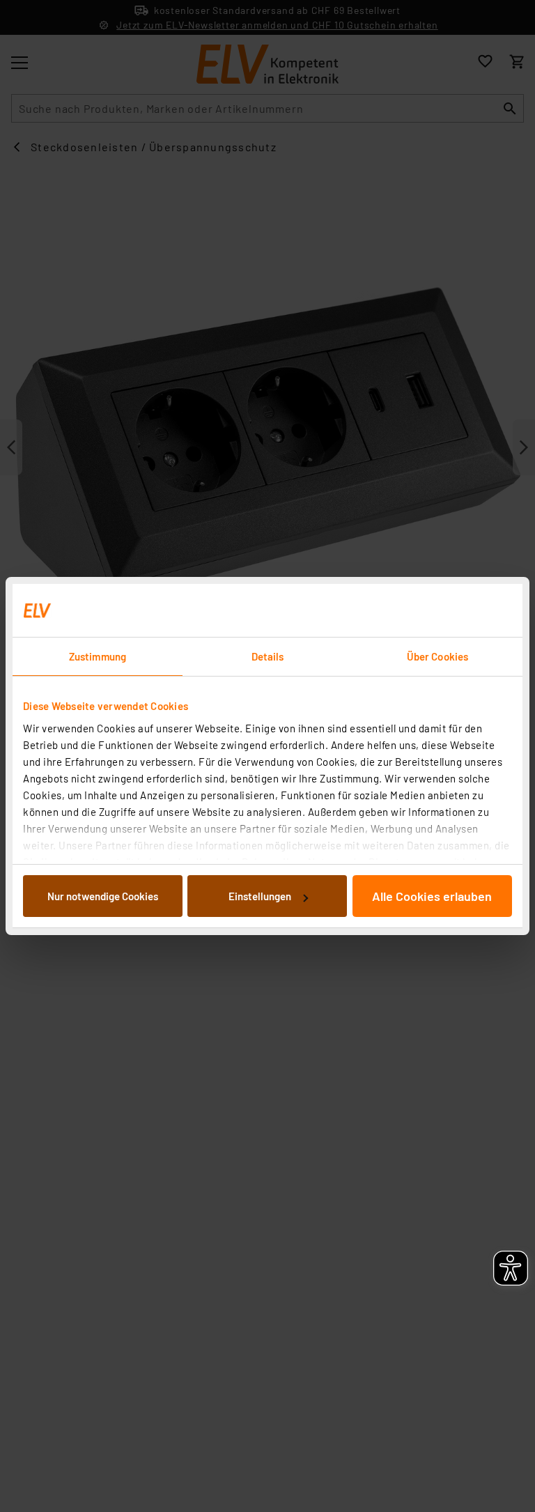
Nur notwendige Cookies (102, 896)
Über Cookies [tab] (437, 656)
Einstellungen (259, 896)
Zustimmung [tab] (97, 656)
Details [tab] (267, 656)
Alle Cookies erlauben (432, 896)
